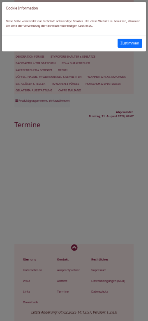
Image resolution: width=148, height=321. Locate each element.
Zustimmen (129, 43)
